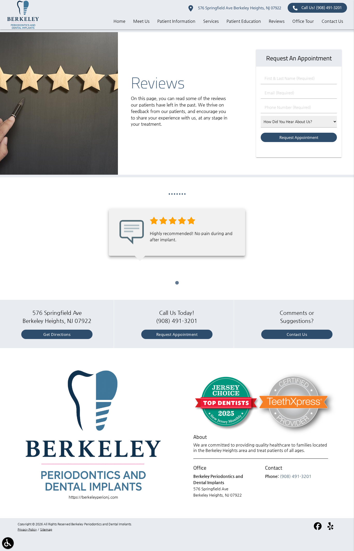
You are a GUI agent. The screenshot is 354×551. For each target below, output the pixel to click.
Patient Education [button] (243, 21)
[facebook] (318, 528)
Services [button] (211, 21)
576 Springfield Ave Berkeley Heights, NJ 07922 (239, 7)
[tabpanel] (177, 232)
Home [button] (119, 21)
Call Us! (321, 7)
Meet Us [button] (141, 21)
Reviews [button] (277, 21)
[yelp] (330, 528)
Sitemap (46, 529)
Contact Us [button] (332, 21)
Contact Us (297, 334)
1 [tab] (177, 283)
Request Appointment (177, 334)
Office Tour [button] (303, 21)
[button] (8, 543)
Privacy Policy (27, 529)
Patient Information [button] (176, 21)
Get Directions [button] (56, 334)
